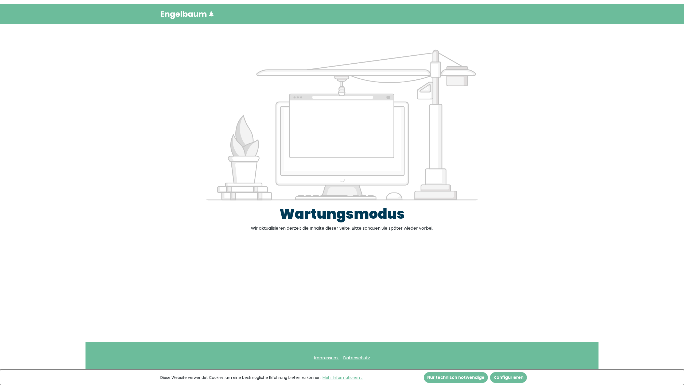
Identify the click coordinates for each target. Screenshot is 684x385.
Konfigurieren (508, 377)
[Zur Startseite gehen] (187, 14)
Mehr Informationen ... (342, 377)
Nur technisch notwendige (455, 377)
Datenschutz (356, 358)
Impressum (326, 358)
